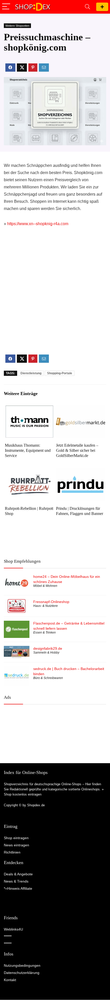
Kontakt (10, 980)
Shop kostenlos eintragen (22, 794)
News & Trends (16, 881)
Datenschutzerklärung (21, 973)
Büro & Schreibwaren (48, 678)
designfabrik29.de (47, 648)
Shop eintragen (102, 7)
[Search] (87, 7)
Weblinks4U (13, 929)
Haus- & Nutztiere (45, 606)
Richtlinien (12, 852)
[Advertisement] (55, 295)
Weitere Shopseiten (17, 25)
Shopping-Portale (59, 373)
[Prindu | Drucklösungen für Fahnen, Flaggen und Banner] (80, 472)
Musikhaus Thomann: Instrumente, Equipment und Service (28, 450)
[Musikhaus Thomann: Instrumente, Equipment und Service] (29, 409)
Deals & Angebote (18, 874)
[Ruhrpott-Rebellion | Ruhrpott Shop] (29, 472)
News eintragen (16, 845)
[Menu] (6, 7)
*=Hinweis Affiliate (18, 888)
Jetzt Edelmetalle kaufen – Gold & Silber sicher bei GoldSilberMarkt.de (77, 450)
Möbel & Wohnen (45, 586)
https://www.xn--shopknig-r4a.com (37, 224)
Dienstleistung (30, 373)
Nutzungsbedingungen (22, 965)
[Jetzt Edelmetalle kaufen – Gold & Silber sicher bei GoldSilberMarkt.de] (80, 409)
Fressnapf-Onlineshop (51, 602)
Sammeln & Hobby (46, 652)
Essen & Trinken (44, 632)
